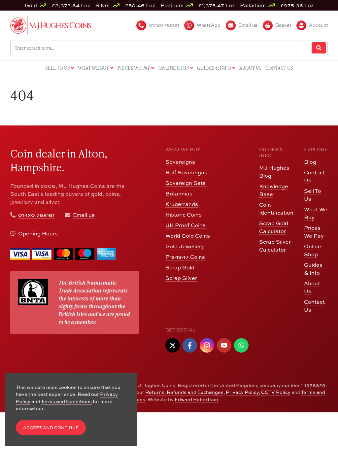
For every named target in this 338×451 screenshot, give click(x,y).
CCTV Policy (275, 392)
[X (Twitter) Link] (172, 345)
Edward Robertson (196, 399)
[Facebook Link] (190, 345)
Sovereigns (180, 161)
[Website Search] (319, 48)
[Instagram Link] (207, 345)
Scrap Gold (179, 267)
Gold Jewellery (184, 246)
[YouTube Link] (224, 345)
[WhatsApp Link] (241, 345)
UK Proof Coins (185, 225)
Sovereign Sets (185, 183)
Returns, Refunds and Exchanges (184, 392)
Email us (84, 215)
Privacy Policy (242, 392)
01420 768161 (36, 215)
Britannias (178, 193)
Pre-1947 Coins (185, 256)
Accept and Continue (51, 428)
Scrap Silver (181, 278)
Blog (310, 161)
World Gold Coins (187, 235)
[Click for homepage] (50, 24)
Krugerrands (181, 204)
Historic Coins (183, 214)
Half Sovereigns (186, 172)
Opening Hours (38, 233)
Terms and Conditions (66, 401)
